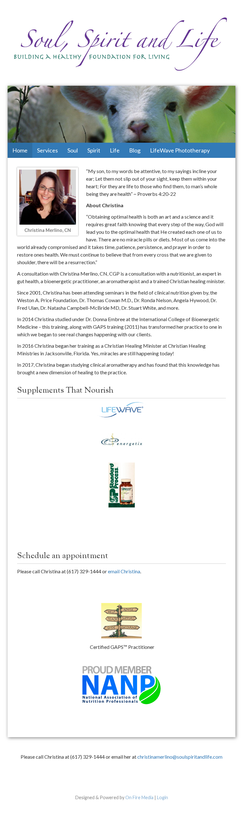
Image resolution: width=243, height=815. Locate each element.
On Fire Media (139, 797)
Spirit (93, 150)
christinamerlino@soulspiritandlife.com (179, 757)
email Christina (124, 571)
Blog (134, 150)
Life (115, 150)
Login (162, 797)
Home (20, 150)
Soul (72, 150)
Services (47, 150)
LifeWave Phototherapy (180, 150)
